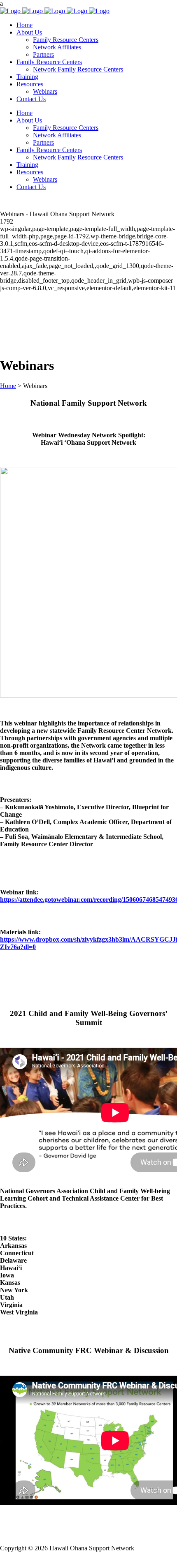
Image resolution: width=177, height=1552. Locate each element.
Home (8, 385)
